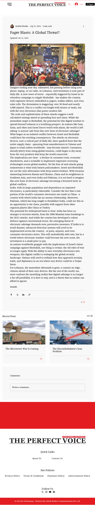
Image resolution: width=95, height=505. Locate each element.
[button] (69, 4)
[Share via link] (29, 294)
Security (13, 287)
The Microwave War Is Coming (22, 348)
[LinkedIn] (54, 492)
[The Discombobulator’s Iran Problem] (71, 332)
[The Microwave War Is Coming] (24, 332)
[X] (42, 492)
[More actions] (83, 26)
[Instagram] (46, 492)
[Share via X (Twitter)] (17, 294)
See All (90, 316)
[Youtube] (50, 492)
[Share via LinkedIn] (23, 294)
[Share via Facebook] (11, 294)
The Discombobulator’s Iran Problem (67, 350)
